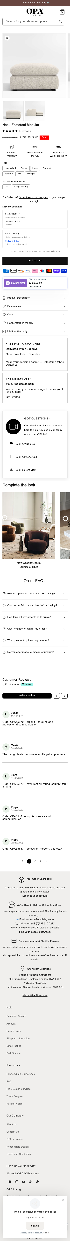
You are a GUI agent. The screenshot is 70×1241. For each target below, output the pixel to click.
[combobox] (33, 21)
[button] (6, 12)
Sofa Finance (14, 1046)
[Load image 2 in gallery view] (35, 111)
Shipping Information (18, 1039)
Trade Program (15, 1096)
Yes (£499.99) (21, 187)
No (7, 187)
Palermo (9, 174)
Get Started (13, 397)
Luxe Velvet (10, 168)
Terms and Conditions (19, 1154)
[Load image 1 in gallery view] (13, 111)
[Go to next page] (47, 861)
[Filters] (56, 696)
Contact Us (13, 1132)
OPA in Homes (14, 1139)
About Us (12, 1124)
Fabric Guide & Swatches (21, 1074)
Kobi (20, 174)
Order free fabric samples (33, 197)
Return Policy (14, 1031)
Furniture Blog (14, 1104)
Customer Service (17, 1016)
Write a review (27, 695)
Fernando (47, 168)
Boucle (24, 168)
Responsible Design (18, 1147)
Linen (35, 168)
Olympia (31, 174)
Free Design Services (19, 1089)
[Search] (60, 21)
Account (11, 1024)
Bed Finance (14, 1053)
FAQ (9, 1082)
